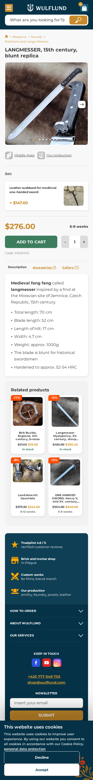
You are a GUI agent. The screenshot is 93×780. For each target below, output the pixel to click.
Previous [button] (11, 104)
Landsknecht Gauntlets (28, 496)
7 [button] (57, 140)
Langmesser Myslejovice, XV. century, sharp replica (65, 437)
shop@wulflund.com (46, 682)
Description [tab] (17, 267)
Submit (46, 715)
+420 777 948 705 (44, 676)
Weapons (19, 37)
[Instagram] (57, 662)
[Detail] (74, 196)
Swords (36, 37)
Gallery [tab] (70, 267)
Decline (42, 757)
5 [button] (50, 140)
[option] (46, 104)
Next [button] (82, 104)
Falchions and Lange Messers (26, 41)
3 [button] (43, 140)
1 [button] (36, 140)
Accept (41, 770)
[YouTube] (46, 662)
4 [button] (47, 140)
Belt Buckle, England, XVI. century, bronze (28, 436)
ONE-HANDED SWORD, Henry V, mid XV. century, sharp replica (65, 500)
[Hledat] (78, 20)
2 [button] (40, 140)
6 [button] (54, 140)
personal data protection (25, 749)
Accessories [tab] (45, 267)
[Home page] (7, 37)
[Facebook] (36, 662)
